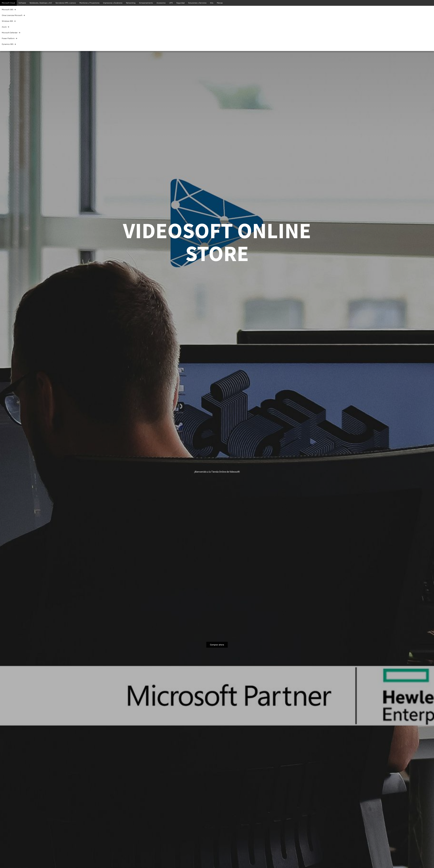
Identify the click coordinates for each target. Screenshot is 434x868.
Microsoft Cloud (8, 3)
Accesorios (161, 3)
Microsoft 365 (7, 9)
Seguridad (180, 3)
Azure (4, 27)
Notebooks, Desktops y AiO (41, 3)
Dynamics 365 (7, 44)
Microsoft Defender (10, 33)
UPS (171, 3)
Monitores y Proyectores (89, 3)
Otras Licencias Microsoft (12, 15)
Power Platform (8, 38)
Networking (130, 3)
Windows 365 (7, 21)
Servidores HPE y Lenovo (65, 3)
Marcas (220, 3)
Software (22, 3)
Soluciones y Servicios (197, 3)
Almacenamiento (146, 3)
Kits (211, 3)
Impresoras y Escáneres (112, 3)
